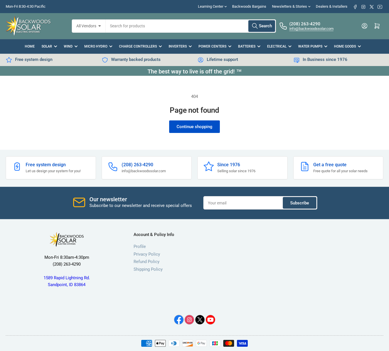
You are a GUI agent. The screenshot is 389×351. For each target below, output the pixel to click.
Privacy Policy (147, 254)
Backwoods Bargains (249, 6)
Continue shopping (194, 126)
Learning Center (210, 6)
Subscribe (299, 203)
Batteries (246, 46)
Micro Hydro (95, 46)
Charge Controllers (138, 46)
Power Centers (212, 46)
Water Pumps (310, 46)
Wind (68, 46)
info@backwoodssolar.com (311, 28)
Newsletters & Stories (289, 6)
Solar (47, 46)
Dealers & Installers (331, 6)
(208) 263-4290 (304, 23)
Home (30, 46)
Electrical (276, 46)
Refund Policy (146, 261)
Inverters (178, 46)
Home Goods (345, 46)
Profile (140, 246)
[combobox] (191, 26)
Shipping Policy (148, 269)
